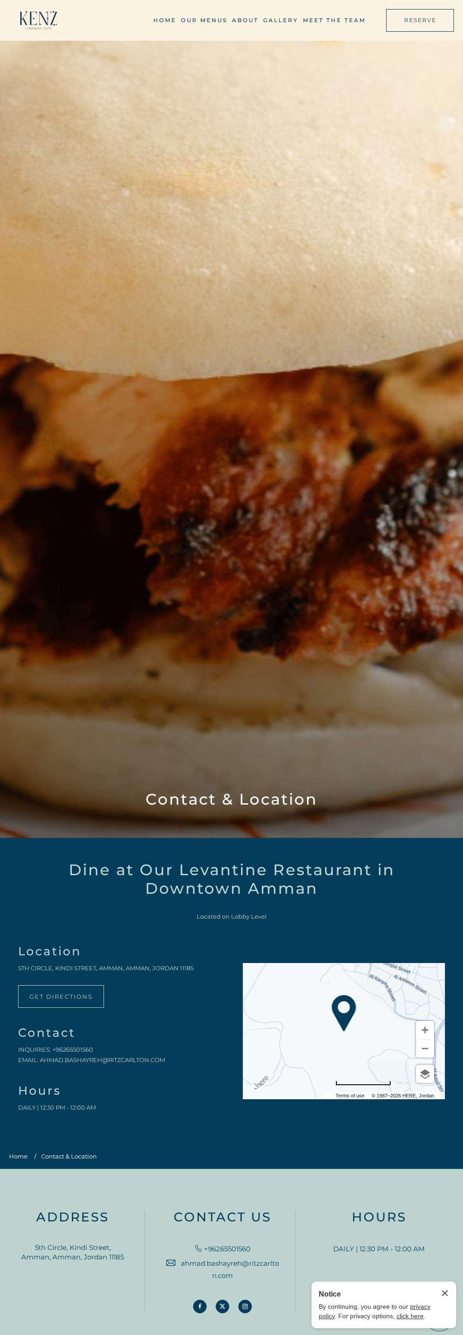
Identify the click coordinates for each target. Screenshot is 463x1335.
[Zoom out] (425, 1048)
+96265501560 (72, 1049)
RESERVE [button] (420, 20)
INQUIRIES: (34, 1049)
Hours (39, 1091)
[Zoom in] (425, 1030)
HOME (164, 20)
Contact (47, 1033)
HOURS (379, 1217)
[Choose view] (425, 1074)
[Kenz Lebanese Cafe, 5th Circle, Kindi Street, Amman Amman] (38, 20)
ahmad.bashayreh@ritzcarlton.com (102, 1059)
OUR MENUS (204, 20)
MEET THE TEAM (334, 20)
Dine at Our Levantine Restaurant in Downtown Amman (232, 879)
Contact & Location (231, 799)
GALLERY (280, 20)
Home (18, 1156)
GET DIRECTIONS (61, 996)
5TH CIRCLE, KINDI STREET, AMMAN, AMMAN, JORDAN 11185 (106, 968)
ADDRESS (72, 1217)
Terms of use (349, 1095)
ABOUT (245, 20)
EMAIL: (28, 1059)
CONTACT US (222, 1217)
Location (49, 951)
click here (410, 1316)
